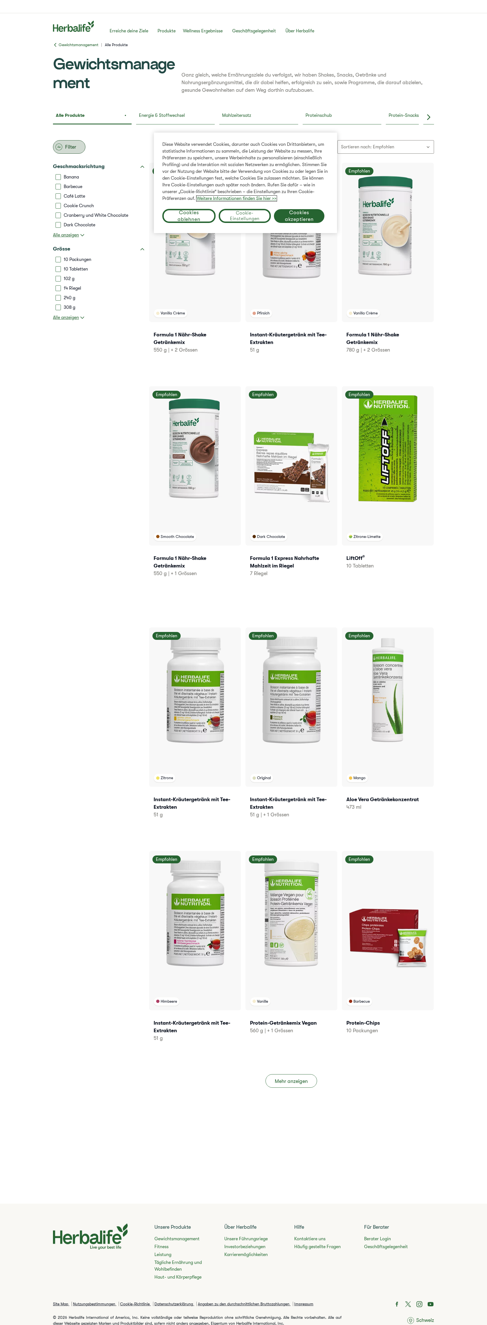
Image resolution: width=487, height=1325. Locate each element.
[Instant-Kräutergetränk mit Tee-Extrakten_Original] (291, 730)
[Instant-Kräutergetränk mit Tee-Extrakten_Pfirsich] (291, 265)
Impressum (303, 1304)
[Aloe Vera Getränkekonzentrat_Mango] (388, 726)
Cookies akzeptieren (299, 216)
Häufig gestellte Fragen (317, 1246)
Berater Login (377, 1238)
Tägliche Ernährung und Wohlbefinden (178, 1266)
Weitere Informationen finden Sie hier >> (236, 198)
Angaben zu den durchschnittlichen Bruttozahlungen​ (244, 1304)
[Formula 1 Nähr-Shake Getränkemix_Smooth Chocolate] (195, 489)
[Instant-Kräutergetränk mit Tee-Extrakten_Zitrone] (195, 730)
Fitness (161, 1246)
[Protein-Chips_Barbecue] (388, 950)
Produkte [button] (167, 30)
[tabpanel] (243, 623)
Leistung (162, 1254)
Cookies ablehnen (189, 216)
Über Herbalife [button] (299, 30)
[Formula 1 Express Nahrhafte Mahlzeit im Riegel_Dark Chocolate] (291, 489)
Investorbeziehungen (244, 1246)
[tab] (92, 117)
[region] (245, 183)
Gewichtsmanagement (177, 1238)
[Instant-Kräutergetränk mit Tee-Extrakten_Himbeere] (195, 953)
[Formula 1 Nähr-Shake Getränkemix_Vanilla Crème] (195, 265)
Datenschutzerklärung (174, 1304)
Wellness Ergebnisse (203, 30)
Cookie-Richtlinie (135, 1304)
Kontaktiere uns (310, 1238)
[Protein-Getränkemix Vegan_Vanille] (291, 950)
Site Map (61, 1304)
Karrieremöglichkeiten (246, 1254)
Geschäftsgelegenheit (254, 30)
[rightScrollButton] (428, 117)
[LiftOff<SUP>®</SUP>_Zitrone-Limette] (388, 485)
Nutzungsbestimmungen (94, 1304)
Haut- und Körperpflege (178, 1277)
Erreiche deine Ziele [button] (129, 30)
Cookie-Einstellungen (245, 216)
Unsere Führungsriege (246, 1238)
